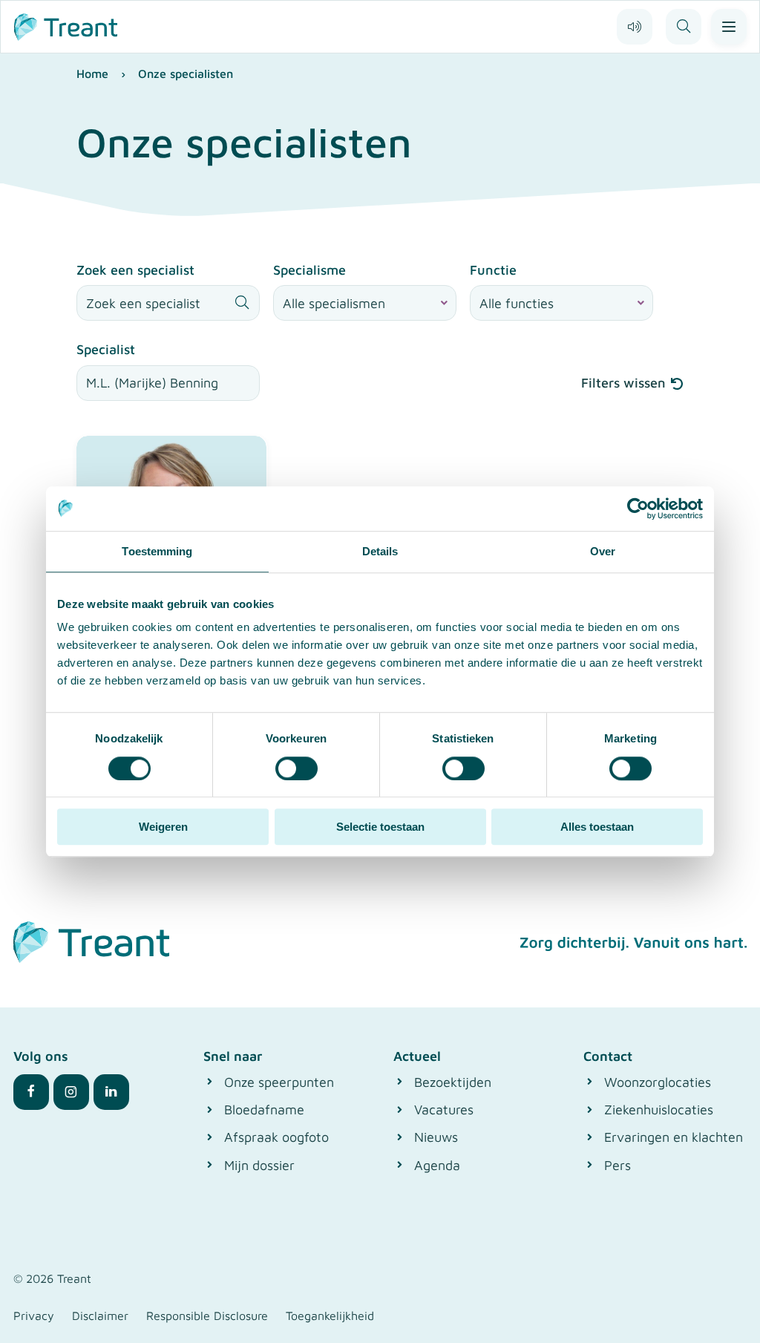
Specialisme (309, 270)
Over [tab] (602, 551)
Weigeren (163, 826)
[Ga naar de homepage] (65, 25)
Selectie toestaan (380, 826)
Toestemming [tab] (157, 551)
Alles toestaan (597, 826)
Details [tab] (380, 551)
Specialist (105, 349)
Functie (493, 270)
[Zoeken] (683, 27)
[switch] (296, 768)
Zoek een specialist (135, 270)
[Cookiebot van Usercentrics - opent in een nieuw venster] (638, 508)
